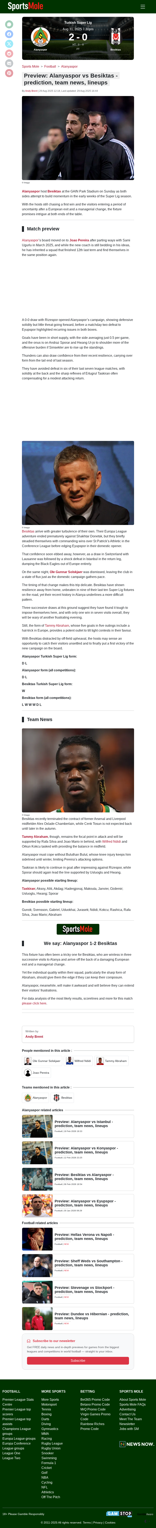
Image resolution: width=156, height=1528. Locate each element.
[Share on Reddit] (9, 54)
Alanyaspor (40, 49)
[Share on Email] (9, 63)
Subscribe (78, 1360)
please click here (34, 1003)
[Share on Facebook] (9, 34)
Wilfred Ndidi (111, 841)
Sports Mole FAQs (132, 1404)
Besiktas (115, 49)
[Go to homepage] (25, 6)
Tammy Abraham (57, 625)
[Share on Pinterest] (9, 73)
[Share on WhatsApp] (9, 24)
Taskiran (28, 888)
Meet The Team (130, 1419)
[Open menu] (143, 6)
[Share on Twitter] (9, 44)
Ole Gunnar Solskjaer (66, 572)
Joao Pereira (79, 240)
